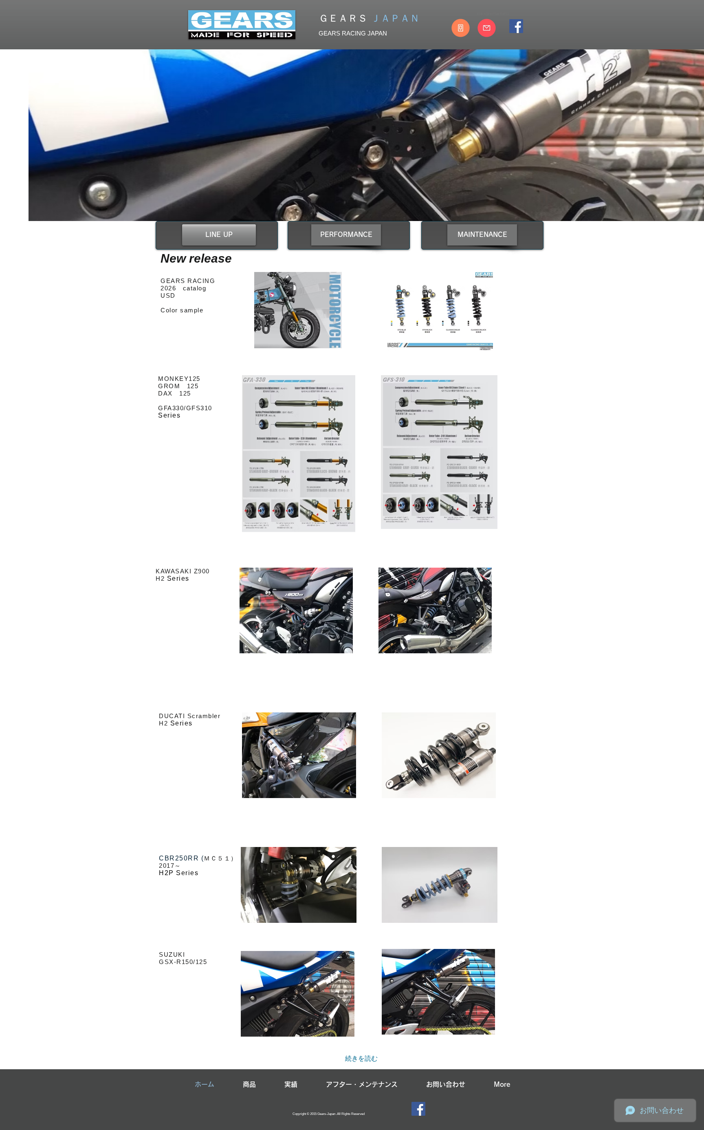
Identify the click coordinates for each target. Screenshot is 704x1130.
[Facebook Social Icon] (516, 26)
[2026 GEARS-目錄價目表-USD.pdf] (298, 311)
